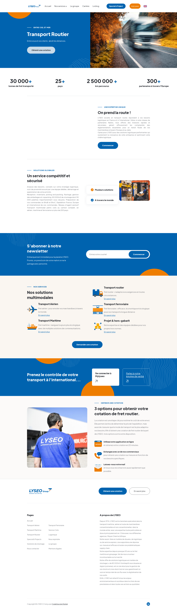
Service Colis (54, 530)
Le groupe (74, 6)
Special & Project (116, 6)
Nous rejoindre (54, 539)
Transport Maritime (34, 530)
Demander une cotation (87, 344)
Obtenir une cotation (41, 50)
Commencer (108, 145)
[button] (60, 6)
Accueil (48, 6)
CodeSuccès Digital (60, 604)
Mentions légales (55, 548)
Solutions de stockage (35, 544)
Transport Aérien (33, 525)
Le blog (96, 6)
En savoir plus (44, 315)
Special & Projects (34, 539)
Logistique (53, 535)
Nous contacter (33, 548)
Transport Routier (33, 535)
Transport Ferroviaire (56, 525)
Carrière (85, 6)
